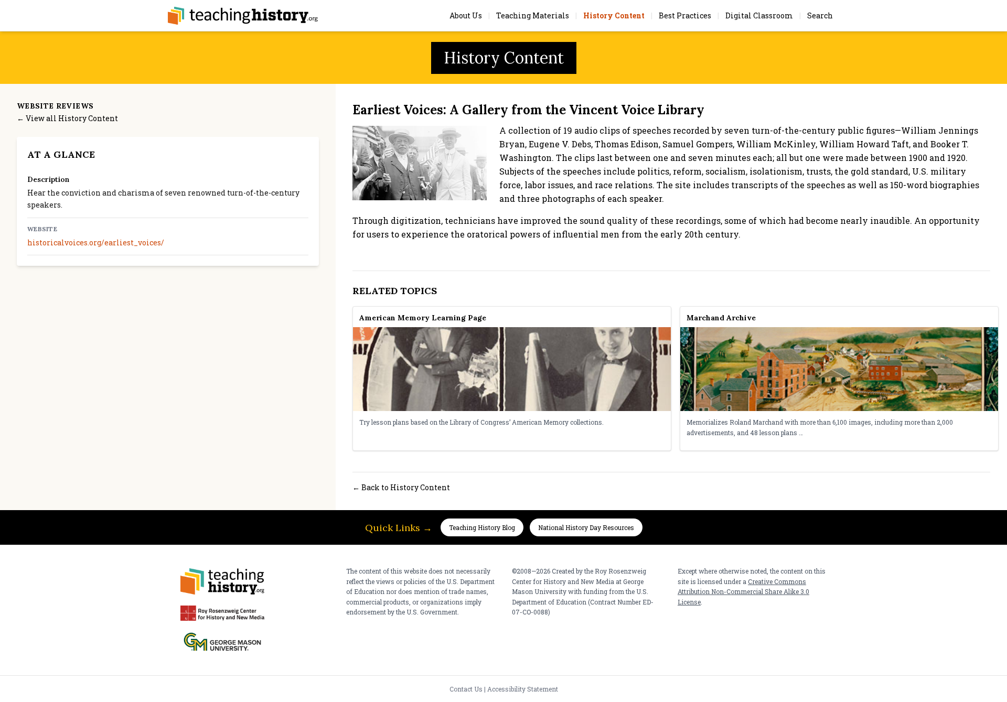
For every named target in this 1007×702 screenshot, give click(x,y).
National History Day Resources (586, 527)
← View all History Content (67, 118)
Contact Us (466, 689)
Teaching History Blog (482, 527)
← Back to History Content (401, 487)
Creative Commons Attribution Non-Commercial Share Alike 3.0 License (743, 591)
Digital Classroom (759, 15)
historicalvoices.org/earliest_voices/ (95, 242)
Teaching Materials (532, 15)
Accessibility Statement (522, 689)
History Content (614, 15)
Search (820, 15)
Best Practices (685, 15)
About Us (465, 15)
